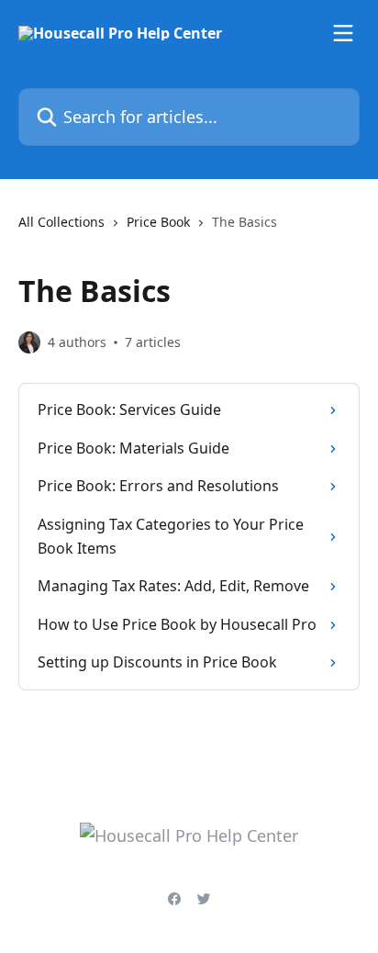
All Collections (61, 221)
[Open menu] (343, 33)
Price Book (158, 221)
